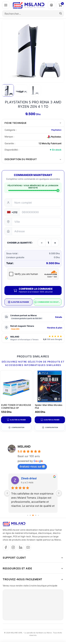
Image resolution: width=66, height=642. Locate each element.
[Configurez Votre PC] (51, 5)
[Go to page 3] (35, 515)
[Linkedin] (21, 547)
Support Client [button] (14, 557)
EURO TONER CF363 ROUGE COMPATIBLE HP (16, 406)
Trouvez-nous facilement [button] (22, 579)
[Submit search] (60, 14)
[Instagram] (13, 547)
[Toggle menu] (5, 5)
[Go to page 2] (33, 515)
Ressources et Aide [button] (17, 568)
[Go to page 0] (27, 515)
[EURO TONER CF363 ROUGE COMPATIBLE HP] (16, 386)
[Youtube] (28, 547)
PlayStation (56, 130)
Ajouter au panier (18, 420)
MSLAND (24, 446)
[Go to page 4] (38, 515)
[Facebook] (6, 547)
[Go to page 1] (30, 515)
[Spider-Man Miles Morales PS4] (50, 386)
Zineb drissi (29, 478)
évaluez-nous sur (30, 466)
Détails (58, 317)
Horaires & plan (54, 327)
